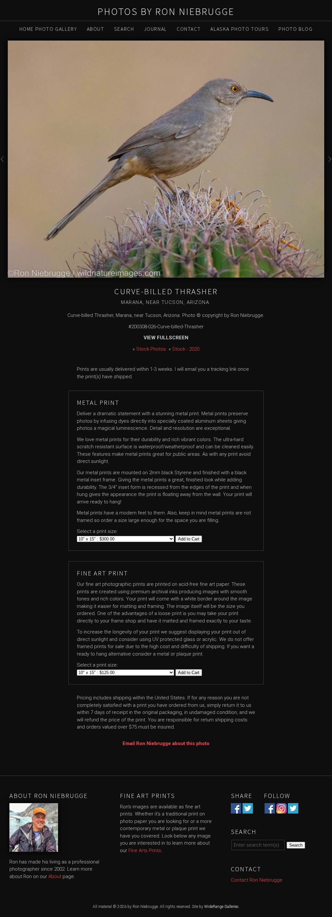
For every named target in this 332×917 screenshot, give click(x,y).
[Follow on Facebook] (270, 810)
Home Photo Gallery (48, 29)
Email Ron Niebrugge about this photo (166, 743)
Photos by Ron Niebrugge (166, 11)
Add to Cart (188, 539)
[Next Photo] (328, 165)
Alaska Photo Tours (239, 29)
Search (124, 29)
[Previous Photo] (4, 165)
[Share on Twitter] (248, 810)
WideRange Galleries (221, 906)
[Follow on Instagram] (281, 810)
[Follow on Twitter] (293, 810)
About (95, 29)
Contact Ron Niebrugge (256, 880)
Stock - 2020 (185, 349)
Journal (155, 29)
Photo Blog (296, 29)
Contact (189, 29)
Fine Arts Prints (144, 850)
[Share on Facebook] (236, 810)
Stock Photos (151, 349)
